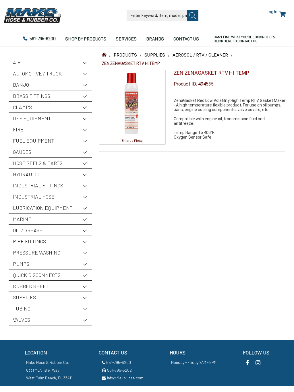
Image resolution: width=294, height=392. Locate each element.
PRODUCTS (125, 55)
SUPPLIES (154, 55)
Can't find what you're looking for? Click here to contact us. (244, 39)
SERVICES (126, 38)
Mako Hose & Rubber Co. (47, 362)
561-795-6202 (119, 370)
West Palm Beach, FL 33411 (49, 377)
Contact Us (186, 38)
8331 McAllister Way (42, 370)
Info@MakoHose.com (125, 377)
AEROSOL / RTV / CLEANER (200, 55)
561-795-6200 (43, 38)
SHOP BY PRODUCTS (85, 38)
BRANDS (155, 38)
